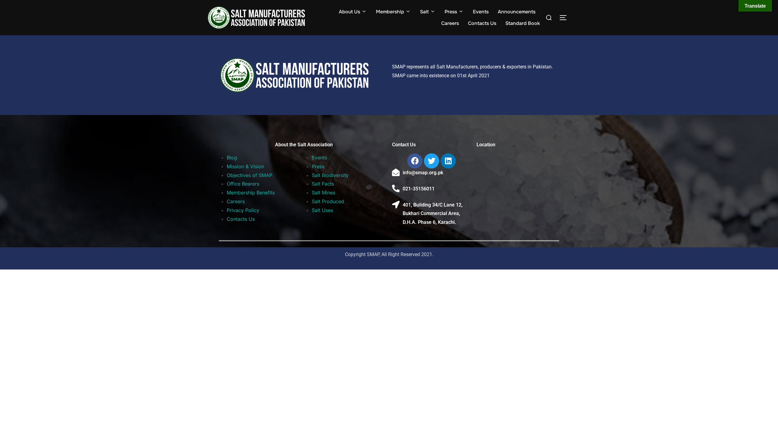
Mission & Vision (245, 166)
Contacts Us (482, 23)
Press (451, 12)
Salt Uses (322, 210)
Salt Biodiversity (330, 175)
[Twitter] (431, 161)
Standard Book (522, 23)
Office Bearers (243, 184)
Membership (390, 12)
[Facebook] (414, 161)
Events (481, 12)
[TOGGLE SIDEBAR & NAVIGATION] (565, 17)
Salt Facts (323, 184)
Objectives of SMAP (249, 175)
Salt (424, 12)
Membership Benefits (251, 192)
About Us (349, 12)
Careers (450, 23)
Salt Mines (323, 192)
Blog (232, 158)
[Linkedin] (448, 161)
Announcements (516, 12)
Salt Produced (328, 201)
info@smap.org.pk (423, 173)
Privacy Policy (243, 210)
